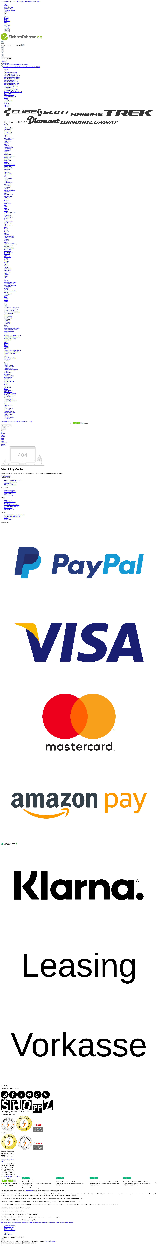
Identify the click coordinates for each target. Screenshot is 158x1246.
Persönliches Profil (11, 64)
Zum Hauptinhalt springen (8, 1)
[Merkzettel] (2, 53)
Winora (25, 421)
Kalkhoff (20, 421)
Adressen (18, 64)
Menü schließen (7, 58)
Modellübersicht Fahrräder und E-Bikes (14, 515)
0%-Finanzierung (8, 7)
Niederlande (7, 25)
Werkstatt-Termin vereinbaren (11, 505)
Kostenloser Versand (9, 10)
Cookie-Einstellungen (9, 1225)
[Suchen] (2, 50)
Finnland (6, 27)
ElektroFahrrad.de (68, 1222)
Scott (12, 421)
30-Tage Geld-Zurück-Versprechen (13, 480)
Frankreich (7, 21)
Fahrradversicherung (9, 490)
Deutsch (6, 16)
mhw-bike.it (33, 1222)
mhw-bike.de (4, 1222)
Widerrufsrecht (8, 1228)
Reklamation (7, 503)
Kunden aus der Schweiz (10, 482)
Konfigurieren (18, 1243)
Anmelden (3, 61)
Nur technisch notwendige (7, 1243)
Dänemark (6, 28)
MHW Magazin (8, 519)
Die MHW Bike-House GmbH (12, 516)
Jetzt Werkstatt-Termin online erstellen (10, 1176)
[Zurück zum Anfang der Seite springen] (2, 1239)
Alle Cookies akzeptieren (29, 1243)
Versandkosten (8, 483)
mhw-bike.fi (53, 1222)
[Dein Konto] (2, 55)
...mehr (6, 135)
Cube (9, 421)
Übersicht (3, 64)
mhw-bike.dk (60, 1222)
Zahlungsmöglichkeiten (10, 485)
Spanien (6, 19)
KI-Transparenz (8, 1234)
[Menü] (2, 42)
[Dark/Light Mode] (7, 30)
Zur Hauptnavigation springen (33, 1)
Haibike (16, 421)
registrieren (6, 63)
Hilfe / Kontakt (8, 500)
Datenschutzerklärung (9, 1230)
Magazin (6, 11)
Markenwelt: (4, 421)
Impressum (7, 1233)
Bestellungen (24, 64)
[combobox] (8, 45)
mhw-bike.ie (39, 1222)
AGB (5, 1231)
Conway (29, 421)
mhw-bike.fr (26, 1222)
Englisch (6, 18)
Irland (5, 24)
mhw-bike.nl (46, 1222)
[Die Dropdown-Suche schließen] (23, 45)
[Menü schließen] (4, 71)
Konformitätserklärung (10, 502)
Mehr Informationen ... (52, 1241)
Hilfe (5, 4)
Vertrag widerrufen (9, 509)
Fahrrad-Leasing (8, 8)
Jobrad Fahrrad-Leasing (10, 492)
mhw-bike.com (12, 1222)
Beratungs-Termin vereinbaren (12, 506)
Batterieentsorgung (9, 1227)
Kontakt (6, 5)
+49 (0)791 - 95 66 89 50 (7, 1159)
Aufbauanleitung (8, 508)
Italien (5, 22)
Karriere (6, 518)
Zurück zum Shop (5, 476)
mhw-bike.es (19, 1222)
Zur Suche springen (20, 1)
